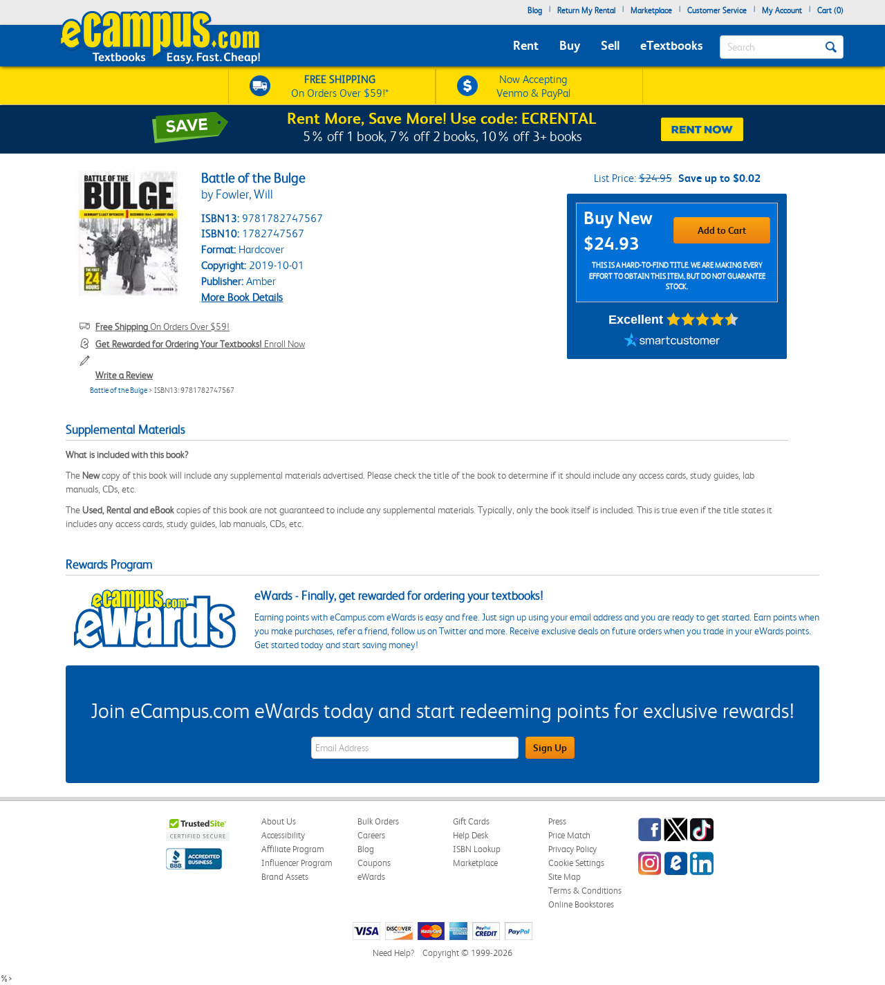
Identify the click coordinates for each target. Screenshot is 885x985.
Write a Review (124, 374)
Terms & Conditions (585, 890)
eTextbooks (671, 45)
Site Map (564, 877)
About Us (278, 821)
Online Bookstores (581, 904)
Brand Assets (284, 877)
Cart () (830, 10)
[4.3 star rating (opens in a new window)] (703, 319)
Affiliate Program (292, 849)
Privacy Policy (572, 849)
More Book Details (242, 297)
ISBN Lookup (477, 849)
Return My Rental (586, 10)
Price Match (569, 835)
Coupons (374, 863)
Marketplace (651, 10)
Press (557, 821)
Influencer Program (297, 863)
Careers (371, 835)
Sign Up (550, 747)
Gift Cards (471, 821)
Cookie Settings (576, 863)
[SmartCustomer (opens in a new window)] (672, 341)
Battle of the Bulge (118, 390)
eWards (371, 877)
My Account (782, 10)
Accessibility (283, 835)
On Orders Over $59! (162, 326)
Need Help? (393, 953)
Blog (535, 10)
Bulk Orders (378, 821)
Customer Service (717, 10)
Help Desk (470, 835)
